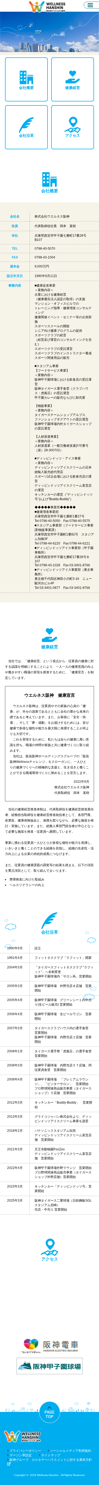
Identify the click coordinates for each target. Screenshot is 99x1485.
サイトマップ (50, 1455)
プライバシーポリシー (25, 1451)
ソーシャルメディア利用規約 (70, 1451)
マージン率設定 (20, 1455)
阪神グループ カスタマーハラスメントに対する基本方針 (50, 1460)
